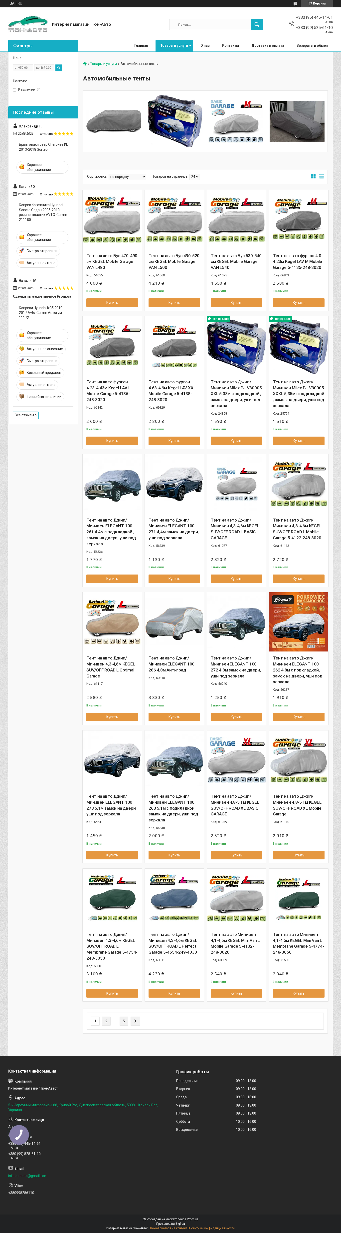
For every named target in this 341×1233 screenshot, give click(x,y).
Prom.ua (192, 1219)
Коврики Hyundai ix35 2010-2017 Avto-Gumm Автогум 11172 (41, 313)
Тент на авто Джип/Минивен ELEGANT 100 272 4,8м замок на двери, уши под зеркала (236, 666)
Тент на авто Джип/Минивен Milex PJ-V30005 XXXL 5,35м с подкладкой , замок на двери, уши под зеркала (298, 393)
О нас (205, 45)
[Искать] (257, 24)
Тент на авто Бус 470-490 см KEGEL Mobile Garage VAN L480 (111, 261)
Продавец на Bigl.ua (170, 1224)
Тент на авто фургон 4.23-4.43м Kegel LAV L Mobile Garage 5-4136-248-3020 (108, 390)
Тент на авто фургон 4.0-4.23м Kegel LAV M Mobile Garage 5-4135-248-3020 (298, 261)
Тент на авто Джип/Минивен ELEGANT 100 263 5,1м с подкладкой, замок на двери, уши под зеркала (173, 808)
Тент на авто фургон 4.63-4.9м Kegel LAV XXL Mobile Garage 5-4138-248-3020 (172, 390)
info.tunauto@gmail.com (27, 1176)
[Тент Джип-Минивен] (175, 121)
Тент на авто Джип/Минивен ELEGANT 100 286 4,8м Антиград (171, 663)
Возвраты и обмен (312, 45)
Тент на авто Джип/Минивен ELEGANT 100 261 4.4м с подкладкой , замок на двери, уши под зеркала (111, 532)
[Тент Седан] (236, 121)
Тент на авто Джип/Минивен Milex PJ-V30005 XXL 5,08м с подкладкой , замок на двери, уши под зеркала (236, 393)
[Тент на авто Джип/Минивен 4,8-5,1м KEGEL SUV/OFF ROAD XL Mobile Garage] (298, 760)
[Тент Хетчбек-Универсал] (297, 121)
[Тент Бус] (114, 121)
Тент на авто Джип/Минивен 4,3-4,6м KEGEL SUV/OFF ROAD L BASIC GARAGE (235, 529)
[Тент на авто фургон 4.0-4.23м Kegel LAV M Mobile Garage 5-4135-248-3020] (298, 219)
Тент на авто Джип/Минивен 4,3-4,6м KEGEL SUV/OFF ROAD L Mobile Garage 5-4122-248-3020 (297, 529)
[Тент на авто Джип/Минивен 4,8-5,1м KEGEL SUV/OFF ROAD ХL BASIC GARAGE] (236, 760)
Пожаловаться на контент (168, 1228)
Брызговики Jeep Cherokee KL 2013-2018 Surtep (43, 146)
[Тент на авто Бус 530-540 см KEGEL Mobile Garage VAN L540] (236, 219)
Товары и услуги (174, 45)
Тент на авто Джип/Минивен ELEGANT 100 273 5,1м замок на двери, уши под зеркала (111, 805)
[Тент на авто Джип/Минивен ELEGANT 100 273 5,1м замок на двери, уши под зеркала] (112, 760)
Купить (112, 303)
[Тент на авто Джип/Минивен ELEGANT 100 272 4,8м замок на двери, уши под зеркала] (236, 621)
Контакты (230, 45)
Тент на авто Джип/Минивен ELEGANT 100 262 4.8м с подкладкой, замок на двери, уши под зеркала (297, 669)
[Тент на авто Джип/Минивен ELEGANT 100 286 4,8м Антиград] (174, 621)
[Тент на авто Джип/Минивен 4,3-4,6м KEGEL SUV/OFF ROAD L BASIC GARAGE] (236, 484)
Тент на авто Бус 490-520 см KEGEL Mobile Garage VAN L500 (174, 261)
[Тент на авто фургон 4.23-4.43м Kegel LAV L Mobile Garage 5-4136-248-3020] (112, 345)
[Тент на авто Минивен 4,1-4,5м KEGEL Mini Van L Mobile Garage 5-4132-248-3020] (236, 898)
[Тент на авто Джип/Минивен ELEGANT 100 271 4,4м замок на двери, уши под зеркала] (174, 484)
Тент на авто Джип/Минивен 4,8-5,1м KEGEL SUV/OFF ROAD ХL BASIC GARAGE (235, 805)
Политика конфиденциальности (212, 1228)
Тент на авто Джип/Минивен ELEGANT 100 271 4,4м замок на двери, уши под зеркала (174, 529)
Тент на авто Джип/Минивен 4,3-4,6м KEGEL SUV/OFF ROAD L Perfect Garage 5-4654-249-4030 (173, 943)
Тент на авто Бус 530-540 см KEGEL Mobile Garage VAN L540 (236, 261)
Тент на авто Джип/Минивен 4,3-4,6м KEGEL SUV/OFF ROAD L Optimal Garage (110, 666)
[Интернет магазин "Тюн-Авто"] (28, 24)
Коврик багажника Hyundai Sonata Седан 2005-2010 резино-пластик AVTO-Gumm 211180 (43, 212)
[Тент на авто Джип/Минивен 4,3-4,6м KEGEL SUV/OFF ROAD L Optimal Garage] (112, 621)
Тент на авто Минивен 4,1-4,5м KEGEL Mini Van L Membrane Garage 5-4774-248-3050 (298, 943)
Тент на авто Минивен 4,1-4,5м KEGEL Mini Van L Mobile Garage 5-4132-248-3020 (235, 943)
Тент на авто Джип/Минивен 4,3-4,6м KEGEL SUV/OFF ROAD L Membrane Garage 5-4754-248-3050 (111, 946)
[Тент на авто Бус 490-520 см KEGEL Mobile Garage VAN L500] (174, 219)
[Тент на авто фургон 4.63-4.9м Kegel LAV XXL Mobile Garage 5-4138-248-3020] (174, 345)
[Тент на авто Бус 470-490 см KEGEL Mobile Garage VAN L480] (112, 219)
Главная (141, 45)
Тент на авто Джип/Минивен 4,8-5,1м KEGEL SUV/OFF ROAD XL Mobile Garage (297, 805)
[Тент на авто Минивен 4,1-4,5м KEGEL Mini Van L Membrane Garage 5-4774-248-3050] (298, 898)
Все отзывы (24, 415)
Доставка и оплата (267, 45)
